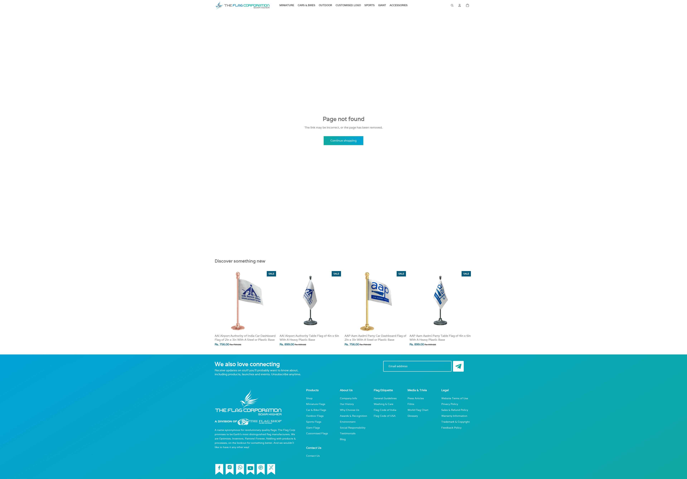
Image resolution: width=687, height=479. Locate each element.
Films (411, 404)
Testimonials (347, 433)
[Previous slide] (285, 301)
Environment (347, 421)
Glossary (413, 415)
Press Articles (416, 398)
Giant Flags (313, 427)
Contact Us (313, 455)
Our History (347, 404)
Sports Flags (313, 421)
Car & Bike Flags (316, 410)
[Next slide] (337, 301)
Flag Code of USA (385, 415)
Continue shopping (343, 140)
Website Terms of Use (454, 398)
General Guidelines (385, 398)
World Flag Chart (418, 410)
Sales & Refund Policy (454, 410)
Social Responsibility (352, 427)
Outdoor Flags (315, 415)
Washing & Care (383, 404)
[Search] (452, 5)
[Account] (460, 5)
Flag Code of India (385, 410)
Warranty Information (454, 415)
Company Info (348, 398)
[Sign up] (458, 366)
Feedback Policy (451, 427)
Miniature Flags (315, 404)
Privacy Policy (449, 404)
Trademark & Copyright (455, 421)
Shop (309, 398)
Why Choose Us (349, 410)
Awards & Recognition (353, 415)
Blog (343, 439)
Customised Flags (317, 433)
